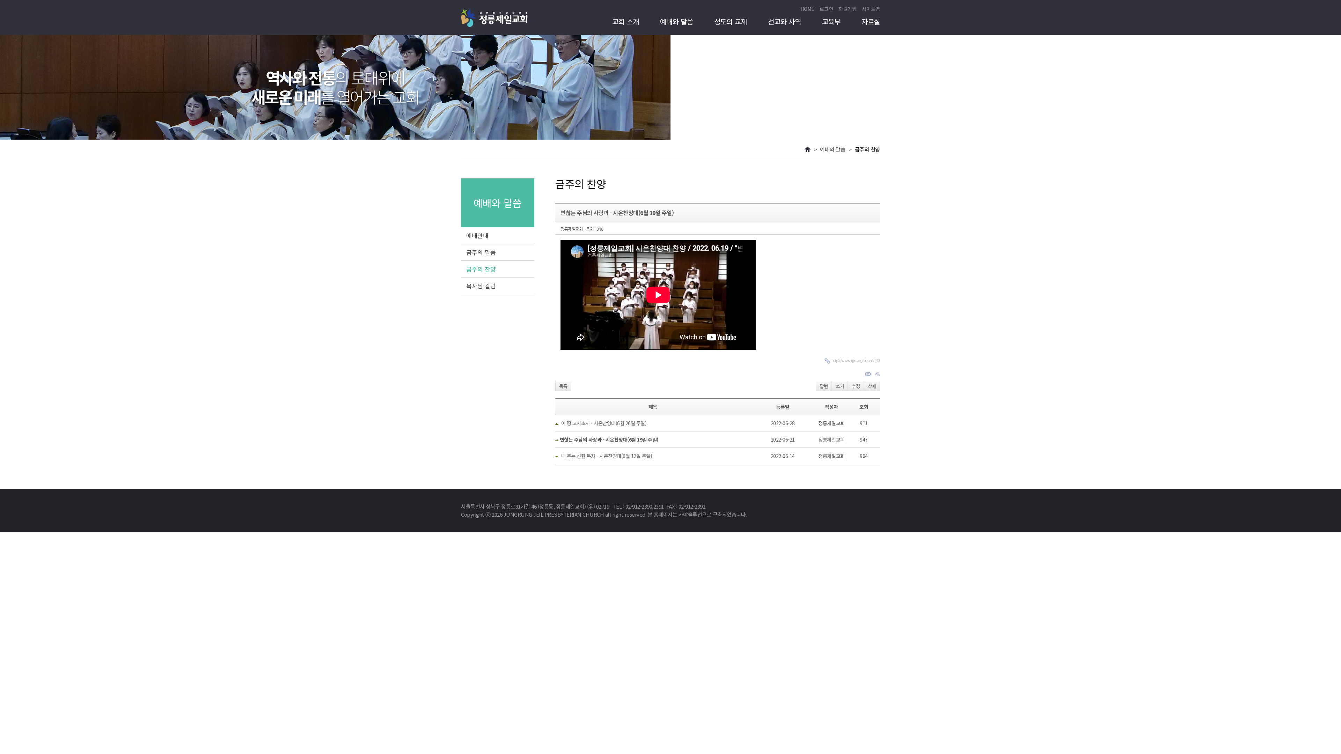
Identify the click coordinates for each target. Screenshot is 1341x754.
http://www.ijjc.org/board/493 (855, 360)
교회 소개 (625, 22)
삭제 (872, 386)
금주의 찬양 (481, 269)
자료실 (871, 22)
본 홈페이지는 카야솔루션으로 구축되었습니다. (697, 514)
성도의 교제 (730, 22)
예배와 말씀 (676, 22)
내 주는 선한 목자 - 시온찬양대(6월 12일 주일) (606, 455)
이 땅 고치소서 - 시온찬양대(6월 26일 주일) (604, 423)
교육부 (831, 22)
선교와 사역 (784, 22)
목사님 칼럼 (481, 285)
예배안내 (477, 235)
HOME (807, 8)
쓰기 (840, 386)
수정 (856, 386)
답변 (824, 386)
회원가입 (847, 8)
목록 (563, 386)
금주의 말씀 (481, 252)
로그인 (826, 8)
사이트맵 (871, 8)
